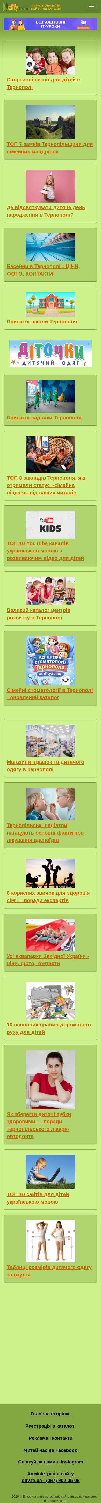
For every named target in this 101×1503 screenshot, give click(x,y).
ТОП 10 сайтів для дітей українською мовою (38, 1198)
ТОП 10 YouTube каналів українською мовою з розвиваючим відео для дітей (45, 551)
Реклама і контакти (51, 1438)
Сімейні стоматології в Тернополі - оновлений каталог (50, 693)
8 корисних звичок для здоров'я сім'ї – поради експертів (48, 896)
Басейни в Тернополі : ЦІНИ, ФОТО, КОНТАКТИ (43, 270)
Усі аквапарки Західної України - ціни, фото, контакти (48, 960)
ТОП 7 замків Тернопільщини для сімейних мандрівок (50, 147)
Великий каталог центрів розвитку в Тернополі (38, 613)
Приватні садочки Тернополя (44, 417)
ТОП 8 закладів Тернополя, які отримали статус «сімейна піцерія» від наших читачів (46, 485)
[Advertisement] (50, 1341)
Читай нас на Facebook (50, 1450)
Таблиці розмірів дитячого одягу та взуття (49, 1271)
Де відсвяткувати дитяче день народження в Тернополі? (46, 211)
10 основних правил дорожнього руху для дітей (49, 1028)
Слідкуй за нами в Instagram (50, 1461)
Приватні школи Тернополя (42, 321)
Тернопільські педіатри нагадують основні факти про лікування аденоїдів (45, 832)
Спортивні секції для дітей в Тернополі (43, 83)
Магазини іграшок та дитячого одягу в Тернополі (45, 765)
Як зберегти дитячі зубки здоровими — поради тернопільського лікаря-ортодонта (39, 1125)
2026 (15, 1496)
